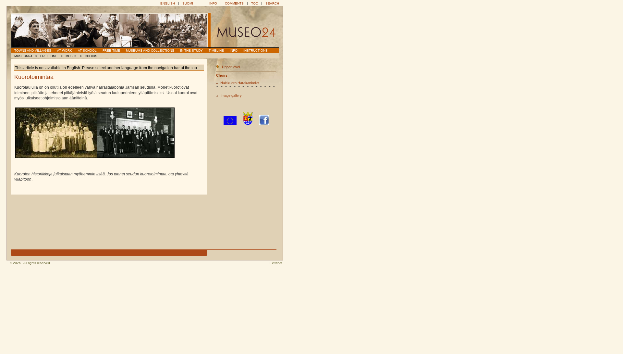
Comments (234, 3)
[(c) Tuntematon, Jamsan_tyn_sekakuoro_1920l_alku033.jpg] (56, 132)
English (167, 3)
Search (272, 3)
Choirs (91, 56)
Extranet (276, 263)
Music (71, 56)
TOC (254, 3)
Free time (111, 50)
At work (64, 50)
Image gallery (231, 95)
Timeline (216, 50)
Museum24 (23, 56)
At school (87, 50)
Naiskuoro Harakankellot (239, 83)
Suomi (187, 3)
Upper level (231, 67)
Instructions (255, 50)
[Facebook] (264, 124)
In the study (191, 50)
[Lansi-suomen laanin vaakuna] (248, 124)
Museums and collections (150, 50)
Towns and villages (32, 50)
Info (213, 3)
